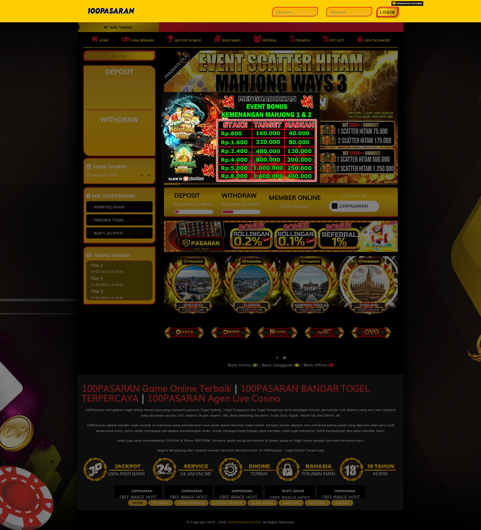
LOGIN (387, 12)
